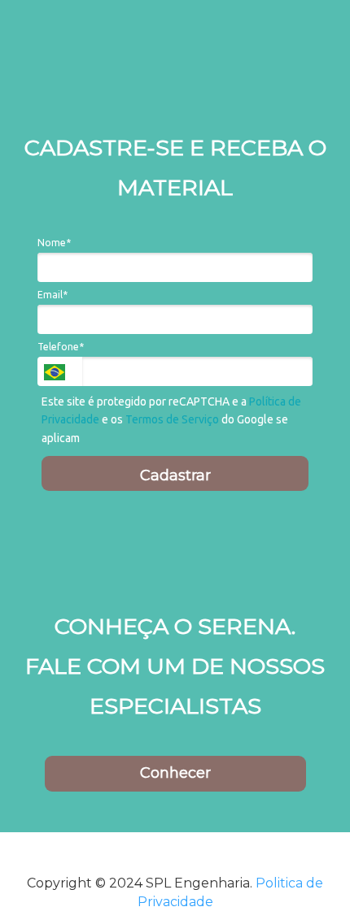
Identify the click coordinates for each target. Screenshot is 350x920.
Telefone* (60, 346)
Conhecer (175, 773)
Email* (52, 294)
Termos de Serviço (172, 419)
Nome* (54, 242)
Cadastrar (175, 475)
